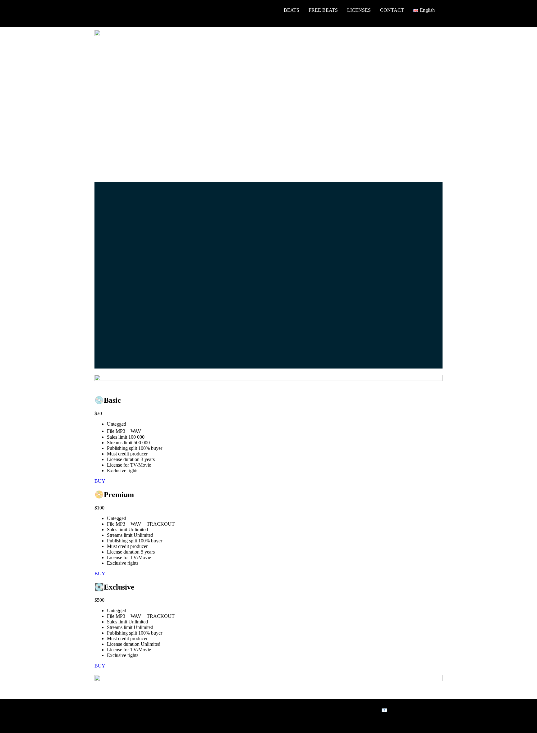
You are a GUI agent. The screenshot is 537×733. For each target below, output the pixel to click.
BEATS (291, 10)
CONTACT (392, 10)
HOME (266, 10)
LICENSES (359, 10)
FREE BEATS (323, 10)
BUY (99, 481)
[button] (426, 10)
